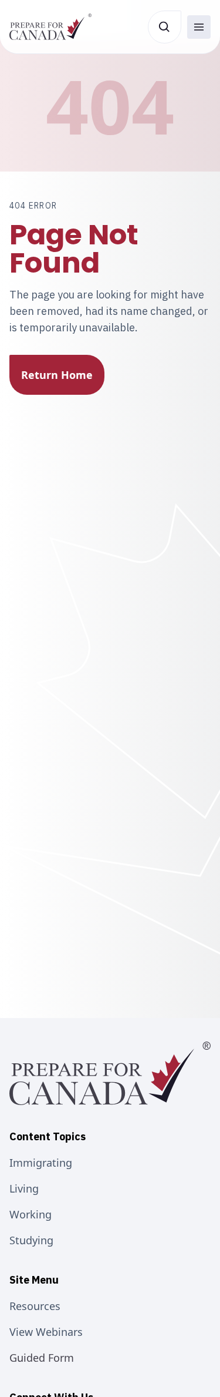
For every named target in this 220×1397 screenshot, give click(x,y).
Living (24, 1188)
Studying (31, 1240)
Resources (34, 1306)
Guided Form (41, 1358)
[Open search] (164, 27)
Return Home (57, 375)
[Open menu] (199, 27)
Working (30, 1214)
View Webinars (46, 1332)
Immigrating (40, 1163)
